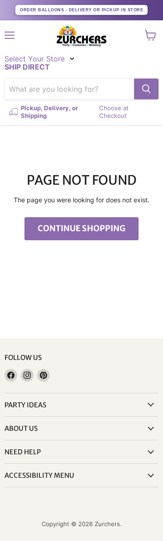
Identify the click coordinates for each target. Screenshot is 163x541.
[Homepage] (81, 36)
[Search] (146, 89)
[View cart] (150, 35)
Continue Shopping (81, 228)
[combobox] (69, 89)
